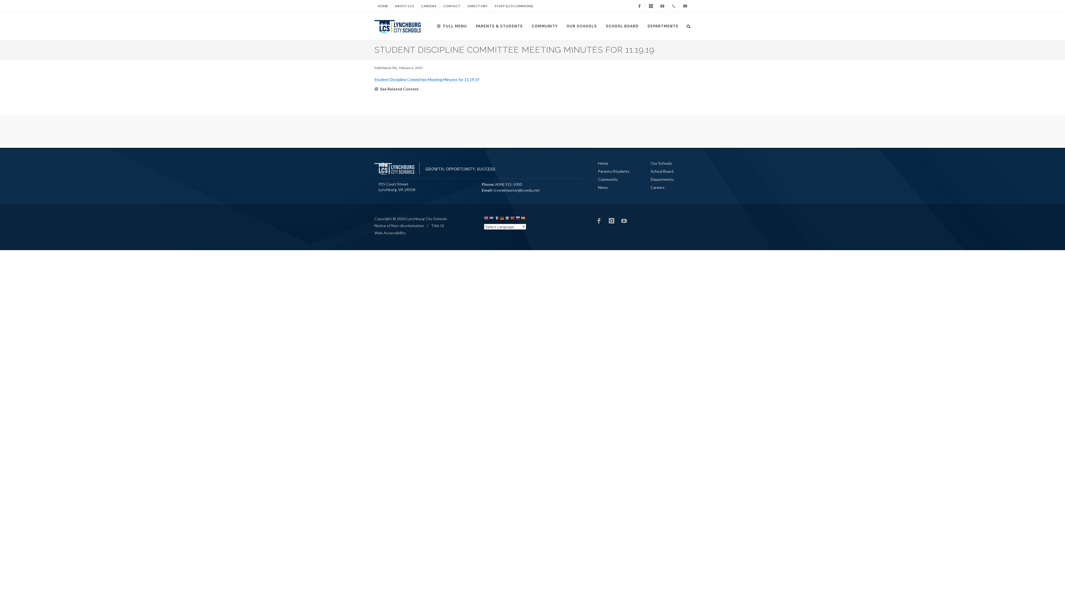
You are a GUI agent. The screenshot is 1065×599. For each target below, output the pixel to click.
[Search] (689, 25)
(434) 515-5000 (508, 184)
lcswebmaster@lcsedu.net (517, 190)
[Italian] (507, 219)
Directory (478, 6)
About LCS (404, 6)
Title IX (437, 225)
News (603, 187)
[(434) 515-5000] (673, 6)
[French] (497, 219)
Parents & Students (499, 26)
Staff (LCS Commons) (514, 6)
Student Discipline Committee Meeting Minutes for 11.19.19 (426, 79)
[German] (502, 219)
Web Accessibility (389, 232)
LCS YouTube (624, 220)
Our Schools (582, 26)
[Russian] (518, 219)
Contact (452, 6)
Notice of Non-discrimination (399, 225)
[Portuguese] (512, 219)
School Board (622, 26)
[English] (486, 219)
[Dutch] (491, 219)
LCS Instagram (611, 220)
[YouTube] (662, 6)
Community (545, 26)
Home (383, 6)
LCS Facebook (599, 220)
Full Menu (455, 26)
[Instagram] (650, 6)
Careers (428, 6)
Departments (663, 26)
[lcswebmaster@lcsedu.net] (685, 6)
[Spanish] (523, 219)
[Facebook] (639, 6)
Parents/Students (614, 171)
